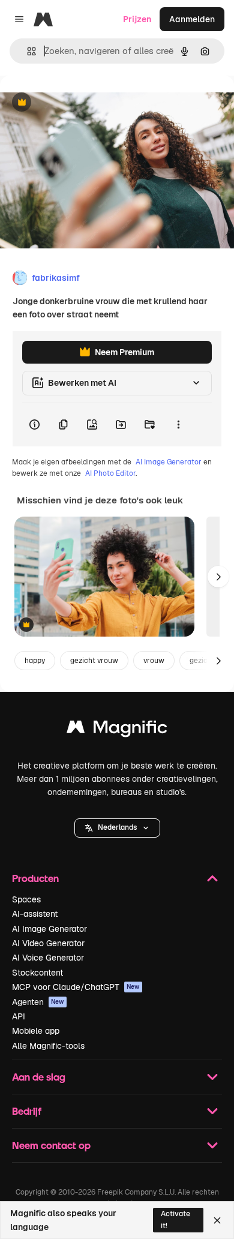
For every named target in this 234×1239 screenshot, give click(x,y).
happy (35, 660)
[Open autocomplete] (26, 51)
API (18, 1016)
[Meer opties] (178, 425)
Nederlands (117, 827)
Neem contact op (51, 1145)
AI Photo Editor (110, 473)
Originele (79, 103)
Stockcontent (37, 972)
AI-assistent (35, 913)
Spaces (26, 899)
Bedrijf (26, 1111)
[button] (117, 828)
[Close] (217, 1220)
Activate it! (175, 1219)
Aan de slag (38, 1076)
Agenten (38, 1002)
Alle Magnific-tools (48, 1045)
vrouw (153, 660)
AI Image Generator (169, 462)
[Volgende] (218, 577)
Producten (35, 878)
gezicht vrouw (94, 660)
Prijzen (137, 19)
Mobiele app (35, 1030)
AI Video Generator (48, 943)
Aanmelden (192, 19)
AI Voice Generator (48, 957)
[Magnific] (117, 730)
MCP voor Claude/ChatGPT (76, 987)
